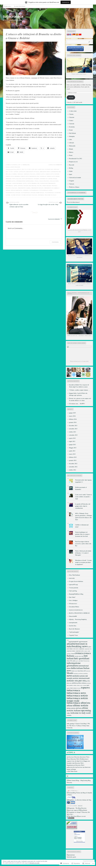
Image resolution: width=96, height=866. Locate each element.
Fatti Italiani (15, 167)
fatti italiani (16, 178)
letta (25, 183)
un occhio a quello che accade (12, 20)
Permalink (26, 164)
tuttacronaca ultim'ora (53, 192)
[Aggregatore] (70, 818)
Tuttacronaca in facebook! (77, 192)
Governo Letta (11, 181)
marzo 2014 (72, 416)
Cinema (71, 114)
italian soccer (74, 671)
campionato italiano (71, 651)
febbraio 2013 (73, 457)
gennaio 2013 (72, 460)
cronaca (20, 174)
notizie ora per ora (30, 185)
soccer (84, 685)
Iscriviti (71, 97)
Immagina (72, 136)
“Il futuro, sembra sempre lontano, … (79, 390)
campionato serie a (80, 651)
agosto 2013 (72, 438)
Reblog (71, 168)
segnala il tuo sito (71, 761)
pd (38, 185)
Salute (71, 171)
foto (71, 661)
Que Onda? (72, 597)
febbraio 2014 (73, 419)
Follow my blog (79, 841)
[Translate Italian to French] (71, 35)
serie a (81, 685)
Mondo (71, 149)
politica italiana (11, 188)
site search (69, 805)
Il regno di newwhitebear (76, 581)
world (88, 712)
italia (37, 181)
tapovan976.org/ (73, 584)
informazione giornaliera (25, 181)
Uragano (71, 181)
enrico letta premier (13, 176)
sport (87, 685)
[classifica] (75, 748)
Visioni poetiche (73, 588)
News (75, 837)
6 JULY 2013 (41, 169)
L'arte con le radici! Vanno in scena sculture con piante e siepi (83, 497)
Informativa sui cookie (34, 863)
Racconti (71, 165)
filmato (68, 661)
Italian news (54, 181)
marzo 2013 (72, 454)
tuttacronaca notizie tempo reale (32, 192)
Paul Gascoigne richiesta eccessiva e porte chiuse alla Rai (83, 544)
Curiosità (71, 124)
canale (88, 651)
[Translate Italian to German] (74, 35)
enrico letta (40, 174)
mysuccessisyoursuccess (76, 610)
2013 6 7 (19, 169)
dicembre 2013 (73, 425)
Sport (70, 174)
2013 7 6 (24, 169)
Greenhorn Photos (74, 607)
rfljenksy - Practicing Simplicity (78, 619)
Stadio (71, 688)
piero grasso (47, 185)
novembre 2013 (73, 429)
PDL (41, 185)
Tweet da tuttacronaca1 (73, 202)
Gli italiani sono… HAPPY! (77, 403)
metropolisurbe (73, 622)
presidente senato (37, 188)
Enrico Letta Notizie (52, 174)
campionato (81, 649)
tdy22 (9, 164)
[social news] (81, 816)
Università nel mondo (75, 177)
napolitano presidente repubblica (81, 673)
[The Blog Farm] (72, 816)
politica (54, 185)
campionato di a (87, 649)
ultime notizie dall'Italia (74, 708)
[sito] (75, 51)
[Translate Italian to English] (68, 35)
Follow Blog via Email (75, 81)
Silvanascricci (73, 603)
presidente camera (24, 188)
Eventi (71, 130)
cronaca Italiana (30, 174)
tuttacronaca (13, 16)
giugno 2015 (72, 413)
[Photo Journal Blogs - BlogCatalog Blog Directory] (79, 782)
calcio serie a (76, 649)
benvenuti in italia (32, 171)
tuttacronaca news (45, 190)
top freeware (70, 757)
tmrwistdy (72, 578)
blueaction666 (73, 616)
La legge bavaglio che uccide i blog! (48, 204)
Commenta (55, 242)
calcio (89, 647)
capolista (68, 653)
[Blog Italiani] (83, 810)
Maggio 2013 (72, 448)
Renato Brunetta (16, 190)
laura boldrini (17, 183)
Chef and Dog (73, 591)
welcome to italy (50, 195)
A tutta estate (73, 111)
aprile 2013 (72, 451)
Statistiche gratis (71, 857)
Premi (70, 155)
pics (71, 683)
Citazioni (71, 117)
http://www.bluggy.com (83, 761)
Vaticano (71, 184)
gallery (74, 661)
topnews (26, 190)
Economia (72, 127)
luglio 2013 (72, 441)
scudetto (78, 685)
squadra (68, 688)
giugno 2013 (72, 444)
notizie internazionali (81, 678)
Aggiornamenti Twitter (75, 199)
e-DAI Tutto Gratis (72, 771)
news (15, 185)
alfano (16, 171)
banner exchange (71, 769)
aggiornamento (83, 641)
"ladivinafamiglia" (74, 632)
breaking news (45, 171)
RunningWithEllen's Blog (76, 594)
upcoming (41, 195)
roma (75, 685)
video (68, 713)
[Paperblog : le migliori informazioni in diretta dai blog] (71, 798)
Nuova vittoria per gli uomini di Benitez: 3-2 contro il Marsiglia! (83, 553)
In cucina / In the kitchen (19, 6)
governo (36, 178)
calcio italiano (70, 649)
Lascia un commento (55, 164)
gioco (77, 661)
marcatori (88, 671)
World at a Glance (74, 187)
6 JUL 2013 (34, 169)
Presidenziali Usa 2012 (75, 158)
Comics (71, 120)
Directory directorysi (80, 757)
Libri (70, 139)
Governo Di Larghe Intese (48, 178)
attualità (22, 171)
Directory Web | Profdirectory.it (79, 759)
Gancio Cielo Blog (81, 723)
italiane (8, 183)
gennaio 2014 (72, 422)
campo (85, 651)
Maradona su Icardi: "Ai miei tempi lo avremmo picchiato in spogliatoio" (83, 562)
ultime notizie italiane (29, 195)
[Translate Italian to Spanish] (77, 35)
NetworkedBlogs (78, 831)
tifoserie (79, 688)
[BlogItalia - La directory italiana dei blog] (79, 800)
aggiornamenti (73, 641)
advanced (80, 805)
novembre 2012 (73, 467)
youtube (69, 715)
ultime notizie (16, 195)
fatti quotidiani (27, 178)
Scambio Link (70, 763)
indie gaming (70, 723)
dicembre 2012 (73, 463)
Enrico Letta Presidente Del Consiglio (33, 176)
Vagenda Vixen (73, 635)
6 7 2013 (29, 169)
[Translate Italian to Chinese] (80, 35)
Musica (71, 152)
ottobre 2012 (72, 470)
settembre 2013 (73, 435)
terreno (75, 688)
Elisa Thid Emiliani (74, 575)
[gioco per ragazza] (72, 810)
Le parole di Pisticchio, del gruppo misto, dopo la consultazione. (82, 506)
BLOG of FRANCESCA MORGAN (79, 613)
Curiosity (79, 838)
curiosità (76, 656)
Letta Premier (32, 183)
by (74, 805)
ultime (8, 195)
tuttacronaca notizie (13, 192)
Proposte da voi (73, 162)
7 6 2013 (11, 171)
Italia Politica (44, 181)
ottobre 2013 (72, 432)
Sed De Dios (72, 626)
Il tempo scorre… (8, 6)
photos (68, 683)
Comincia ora (65, 2)
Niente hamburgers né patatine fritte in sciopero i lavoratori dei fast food (82, 534)
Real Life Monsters (74, 629)
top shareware (87, 767)
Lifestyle (71, 143)
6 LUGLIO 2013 (49, 169)
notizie (20, 185)
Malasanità (72, 146)
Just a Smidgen (73, 600)
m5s (38, 183)
